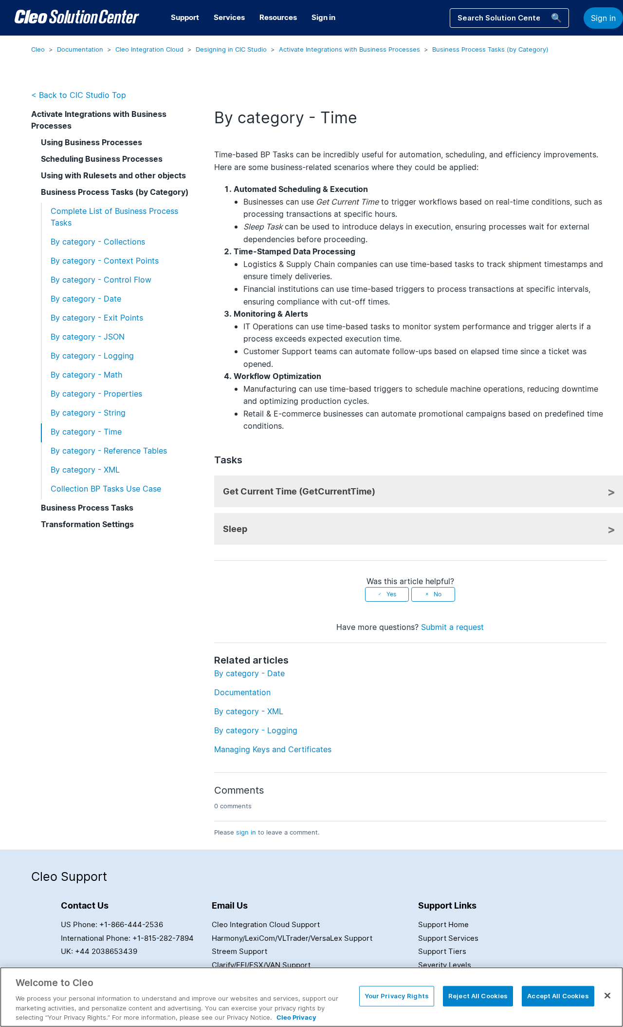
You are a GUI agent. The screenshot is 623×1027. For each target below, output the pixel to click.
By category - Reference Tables (109, 450)
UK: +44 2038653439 (99, 951)
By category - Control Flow (101, 279)
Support (185, 17)
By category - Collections (98, 241)
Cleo (38, 49)
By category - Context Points (105, 260)
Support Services (448, 938)
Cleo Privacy (296, 1016)
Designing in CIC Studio (231, 49)
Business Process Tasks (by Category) (490, 49)
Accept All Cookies (557, 996)
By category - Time (86, 431)
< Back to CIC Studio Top (78, 95)
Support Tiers (442, 951)
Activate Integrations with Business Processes (349, 49)
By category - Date (86, 298)
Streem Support (239, 951)
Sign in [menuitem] (323, 17)
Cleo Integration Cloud (149, 49)
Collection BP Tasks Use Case (106, 488)
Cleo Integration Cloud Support (266, 924)
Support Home (443, 924)
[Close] (607, 996)
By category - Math (86, 374)
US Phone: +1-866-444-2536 (112, 924)
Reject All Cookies (478, 996)
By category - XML (85, 469)
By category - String (88, 412)
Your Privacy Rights (397, 996)
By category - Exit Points (97, 317)
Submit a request (452, 627)
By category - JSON (88, 336)
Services (229, 17)
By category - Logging (92, 355)
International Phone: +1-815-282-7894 (127, 938)
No (437, 594)
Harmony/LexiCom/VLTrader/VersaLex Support (292, 938)
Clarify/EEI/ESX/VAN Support (261, 965)
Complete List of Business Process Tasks (114, 217)
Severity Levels (444, 965)
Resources (278, 17)
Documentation (80, 49)
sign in (246, 832)
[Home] (77, 18)
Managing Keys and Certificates (272, 749)
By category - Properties (96, 393)
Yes (391, 594)
